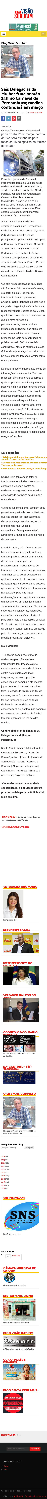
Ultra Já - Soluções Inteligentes (31, 1496)
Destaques (13, 1256)
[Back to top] (40, 1493)
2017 (5, 1185)
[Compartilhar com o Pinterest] (14, 118)
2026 (4, 1156)
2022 (5, 1169)
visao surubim (36, 112)
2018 (5, 1182)
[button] (3, 34)
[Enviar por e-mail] (19, 118)
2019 (5, 1179)
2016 (4, 1188)
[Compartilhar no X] (8, 118)
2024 (5, 1163)
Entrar (6, 1466)
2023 (5, 1166)
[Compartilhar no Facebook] (3, 118)
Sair (5, 1469)
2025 (4, 1159)
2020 (5, 1175)
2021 (4, 1172)
